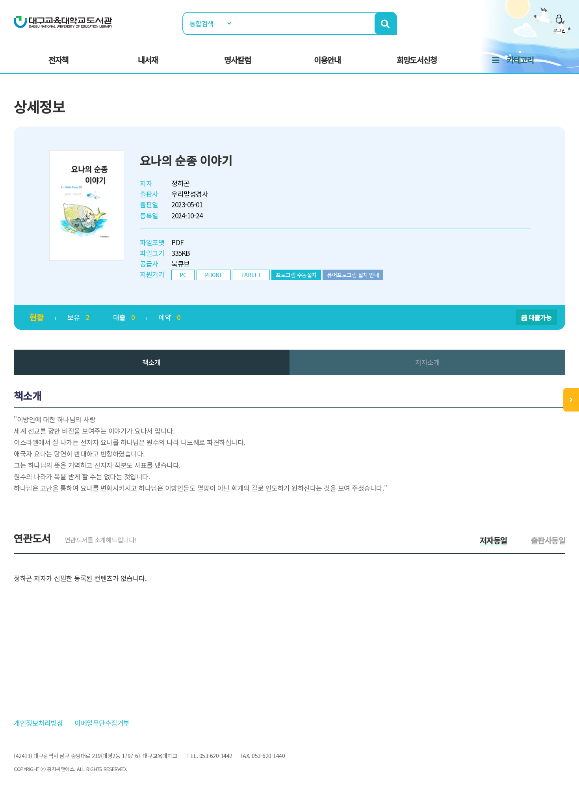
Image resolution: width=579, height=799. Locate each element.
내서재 (148, 59)
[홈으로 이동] (63, 21)
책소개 (151, 362)
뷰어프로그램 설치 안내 (353, 275)
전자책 (58, 59)
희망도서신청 (417, 59)
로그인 (559, 30)
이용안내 (327, 59)
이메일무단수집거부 (102, 723)
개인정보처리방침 (38, 723)
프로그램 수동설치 (296, 275)
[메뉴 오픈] (571, 400)
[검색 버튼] (385, 23)
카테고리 (520, 59)
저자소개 (427, 362)
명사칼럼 (237, 59)
